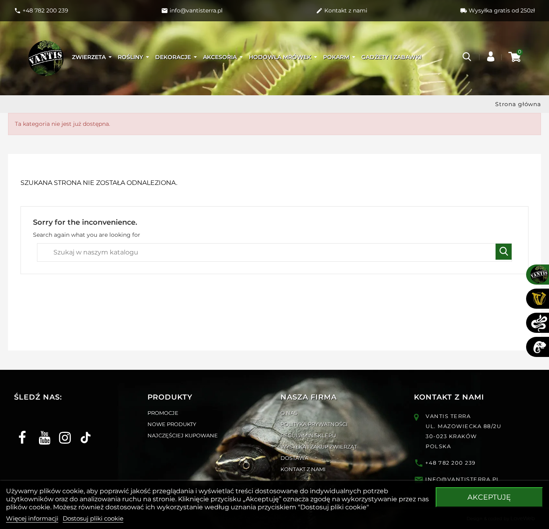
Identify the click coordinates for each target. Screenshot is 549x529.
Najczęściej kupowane (182, 435)
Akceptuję (489, 497)
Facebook (21, 431)
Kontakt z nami (303, 469)
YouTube (42, 431)
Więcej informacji (32, 518)
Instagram (62, 431)
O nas (289, 413)
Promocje (162, 413)
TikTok (83, 431)
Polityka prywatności (314, 424)
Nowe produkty (171, 424)
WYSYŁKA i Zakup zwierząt (319, 446)
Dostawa (294, 458)
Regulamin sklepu (308, 435)
